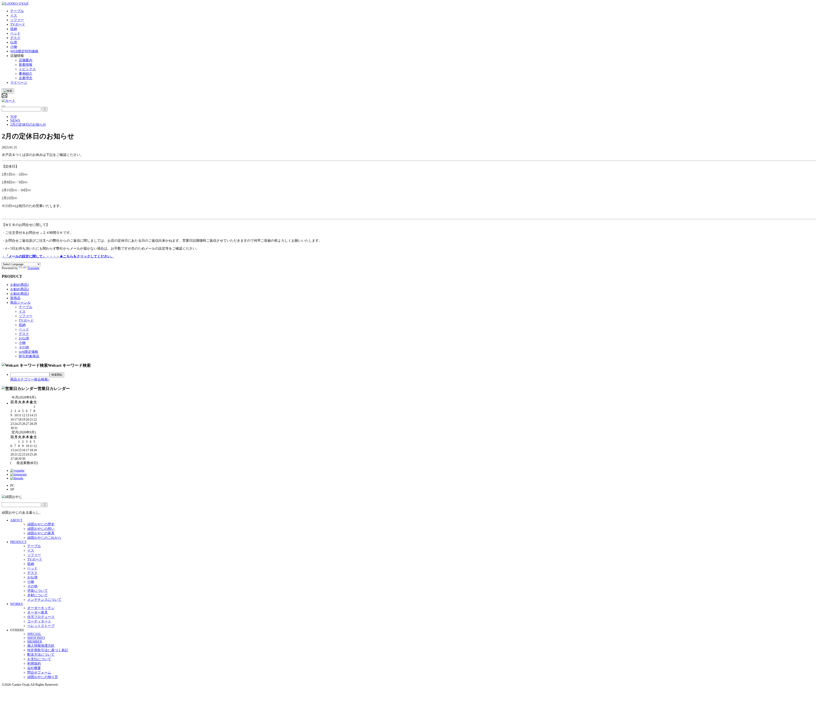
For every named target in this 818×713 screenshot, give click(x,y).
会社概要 (34, 668)
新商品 (15, 298)
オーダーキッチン (41, 608)
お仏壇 (24, 338)
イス (22, 311)
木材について (37, 595)
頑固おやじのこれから (44, 537)
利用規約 (34, 663)
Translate (33, 268)
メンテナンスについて (44, 599)
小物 (22, 343)
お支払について (39, 659)
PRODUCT (18, 542)
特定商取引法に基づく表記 (47, 650)
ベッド (24, 329)
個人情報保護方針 (41, 645)
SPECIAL (34, 634)
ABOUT (16, 520)
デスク (24, 334)
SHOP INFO (36, 638)
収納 (22, 325)
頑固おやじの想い (41, 528)
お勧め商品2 (19, 289)
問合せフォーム (39, 672)
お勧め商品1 (19, 284)
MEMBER (34, 641)
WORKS (16, 604)
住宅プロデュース (41, 617)
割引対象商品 (29, 356)
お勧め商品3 (19, 293)
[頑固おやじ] (15, 3)
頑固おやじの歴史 (41, 524)
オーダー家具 (37, 612)
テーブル (25, 307)
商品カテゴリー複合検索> (30, 379)
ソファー (25, 316)
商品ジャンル (20, 302)
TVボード (26, 320)
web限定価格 (28, 352)
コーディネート (39, 621)
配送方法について (41, 654)
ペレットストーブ (41, 626)
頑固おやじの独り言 (42, 677)
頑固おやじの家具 (41, 533)
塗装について (37, 590)
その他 (24, 347)
